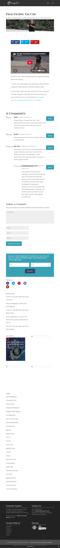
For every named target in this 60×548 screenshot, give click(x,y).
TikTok (8, 535)
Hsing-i (8, 456)
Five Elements (10, 426)
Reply (50, 118)
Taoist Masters (10, 463)
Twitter (8, 528)
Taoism (8, 452)
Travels (8, 441)
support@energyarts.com (42, 511)
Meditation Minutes (12, 470)
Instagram (9, 530)
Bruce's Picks (10, 404)
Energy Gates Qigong (12, 408)
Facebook (8, 526)
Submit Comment (14, 244)
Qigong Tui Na (10, 448)
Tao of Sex (9, 474)
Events (50, 542)
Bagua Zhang (10, 433)
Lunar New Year (11, 485)
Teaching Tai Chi (32, 18)
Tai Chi (40, 18)
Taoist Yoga (9, 467)
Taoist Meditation (11, 397)
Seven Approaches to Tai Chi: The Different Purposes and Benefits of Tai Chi (17, 320)
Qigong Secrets (11, 478)
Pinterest (8, 531)
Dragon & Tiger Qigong (13, 411)
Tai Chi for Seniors (11, 489)
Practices (37, 542)
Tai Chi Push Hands (12, 419)
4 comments (47, 18)
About (32, 542)
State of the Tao (11, 459)
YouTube (8, 533)
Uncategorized (10, 415)
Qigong (8, 430)
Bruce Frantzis (12, 18)
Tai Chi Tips (9, 445)
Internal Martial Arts (12, 422)
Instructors (44, 542)
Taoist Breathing (11, 481)
